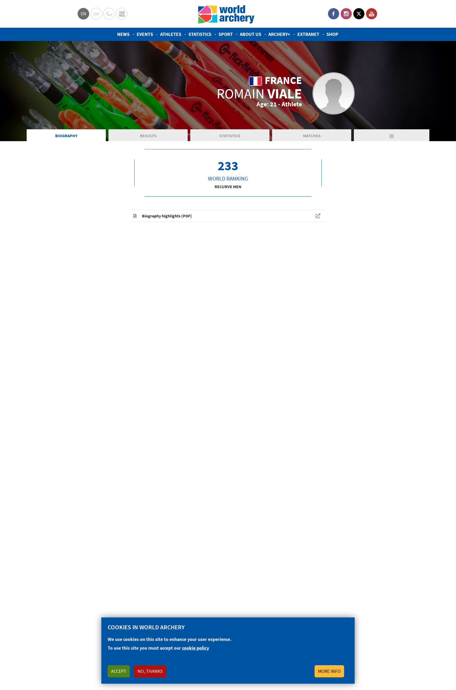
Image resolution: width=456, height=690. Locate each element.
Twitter (359, 14)
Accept (118, 671)
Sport (225, 34)
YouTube (371, 14)
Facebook (333, 14)
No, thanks (150, 671)
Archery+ (279, 34)
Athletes (170, 34)
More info (329, 671)
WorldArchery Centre (121, 14)
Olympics (96, 14)
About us (250, 34)
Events (145, 34)
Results (148, 135)
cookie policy (195, 648)
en (83, 14)
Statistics (199, 34)
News (123, 34)
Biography (66, 135)
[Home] (226, 14)
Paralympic (109, 14)
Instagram (346, 14)
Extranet (308, 34)
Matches (312, 135)
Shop (332, 34)
